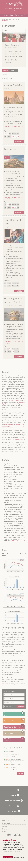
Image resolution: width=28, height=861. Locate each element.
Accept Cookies (8, 857)
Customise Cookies (19, 857)
